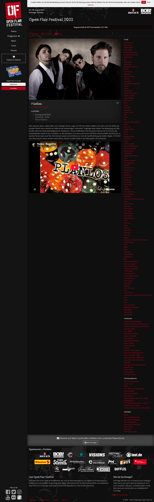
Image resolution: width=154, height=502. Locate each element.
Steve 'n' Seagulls (130, 264)
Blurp (126, 415)
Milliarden (127, 197)
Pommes (127, 233)
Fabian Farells (128, 112)
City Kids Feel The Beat (132, 84)
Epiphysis (127, 110)
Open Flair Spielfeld (131, 393)
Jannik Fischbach (130, 161)
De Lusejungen (129, 98)
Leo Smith (127, 177)
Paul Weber (128, 216)
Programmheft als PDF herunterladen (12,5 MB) (91, 27)
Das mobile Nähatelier (132, 417)
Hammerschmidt (130, 148)
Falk (125, 115)
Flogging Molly (129, 136)
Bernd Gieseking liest (131, 381)
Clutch (126, 88)
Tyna (125, 290)
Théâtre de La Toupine (132, 405)
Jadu (125, 158)
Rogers (126, 237)
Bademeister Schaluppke (132, 322)
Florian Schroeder (130, 336)
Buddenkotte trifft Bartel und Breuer (136, 326)
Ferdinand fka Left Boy (132, 122)
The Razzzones (129, 278)
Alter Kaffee (128, 50)
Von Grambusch (129, 305)
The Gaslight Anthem (131, 276)
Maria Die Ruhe (129, 192)
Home (13, 31)
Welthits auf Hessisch (131, 307)
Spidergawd (128, 257)
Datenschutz (44, 500)
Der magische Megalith (132, 420)
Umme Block (128, 293)
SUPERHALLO (129, 401)
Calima (126, 79)
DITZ (125, 103)
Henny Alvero (129, 151)
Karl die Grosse (129, 168)
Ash (125, 60)
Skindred (127, 252)
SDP (125, 245)
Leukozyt (127, 180)
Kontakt (55, 500)
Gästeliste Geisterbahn (132, 341)
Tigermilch (127, 283)
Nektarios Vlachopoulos (132, 350)
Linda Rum (128, 182)
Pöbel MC (127, 230)
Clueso (126, 86)
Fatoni (126, 117)
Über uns (64, 500)
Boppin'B (127, 74)
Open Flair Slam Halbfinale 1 (134, 358)
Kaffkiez (126, 165)
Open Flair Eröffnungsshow (133, 353)
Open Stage (128, 427)
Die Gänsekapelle (130, 422)
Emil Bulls (127, 108)
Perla (125, 221)
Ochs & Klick (128, 209)
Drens (126, 105)
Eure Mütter (128, 331)
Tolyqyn (127, 286)
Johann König (128, 343)
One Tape (127, 211)
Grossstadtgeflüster (131, 146)
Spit (125, 259)
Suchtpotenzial (129, 372)
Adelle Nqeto (128, 48)
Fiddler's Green (129, 129)
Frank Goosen (129, 338)
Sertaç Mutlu (128, 370)
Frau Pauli (127, 139)
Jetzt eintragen (91, 442)
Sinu (125, 249)
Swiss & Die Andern (131, 266)
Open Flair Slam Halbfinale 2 (134, 360)
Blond (126, 69)
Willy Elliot (127, 310)
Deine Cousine (129, 96)
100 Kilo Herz (129, 43)
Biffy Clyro (127, 64)
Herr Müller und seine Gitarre (134, 389)
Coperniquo (128, 91)
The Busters (128, 271)
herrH (126, 386)
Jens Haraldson (129, 163)
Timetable (48, 34)
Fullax (126, 141)
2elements (127, 45)
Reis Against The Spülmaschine (135, 365)
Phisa (126, 225)
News (13, 41)
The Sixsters (128, 281)
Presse (14, 50)
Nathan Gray (128, 204)
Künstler (34, 34)
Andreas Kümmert (130, 52)
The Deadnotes (129, 274)
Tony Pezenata (129, 288)
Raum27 (127, 235)
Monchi (126, 348)
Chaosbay (127, 81)
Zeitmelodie (128, 315)
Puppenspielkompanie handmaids (136, 398)
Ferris (126, 124)
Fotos (60, 34)
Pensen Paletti (129, 218)
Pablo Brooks (128, 213)
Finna (126, 134)
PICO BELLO (128, 396)
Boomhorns (128, 72)
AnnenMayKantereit (131, 55)
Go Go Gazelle (129, 144)
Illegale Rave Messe (131, 156)
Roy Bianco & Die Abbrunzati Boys (136, 240)
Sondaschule (128, 254)
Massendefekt (129, 194)
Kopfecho (127, 175)
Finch (126, 132)
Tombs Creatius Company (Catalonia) (137, 408)
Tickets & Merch (13, 60)
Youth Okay (128, 312)
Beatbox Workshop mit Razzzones (136, 324)
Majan (126, 187)
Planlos (126, 228)
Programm (12, 36)
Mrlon (126, 201)
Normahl (127, 206)
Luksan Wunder (129, 346)
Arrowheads (128, 57)
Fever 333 (127, 127)
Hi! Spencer (128, 153)
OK (144, 2)
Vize (125, 302)
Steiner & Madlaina (130, 261)
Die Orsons (128, 100)
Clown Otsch (128, 384)
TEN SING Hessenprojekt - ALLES (136, 403)
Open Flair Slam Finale (132, 355)
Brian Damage (129, 76)
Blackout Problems (130, 67)
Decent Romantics (130, 93)
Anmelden (13, 88)
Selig (125, 247)
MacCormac (128, 185)
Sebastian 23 (128, 367)
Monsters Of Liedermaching (134, 199)
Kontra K (127, 173)
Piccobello (127, 429)
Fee (125, 120)
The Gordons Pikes (130, 432)
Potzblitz (127, 362)
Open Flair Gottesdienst (132, 424)
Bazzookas (128, 62)
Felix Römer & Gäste (131, 334)
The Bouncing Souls (131, 269)
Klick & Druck (128, 170)
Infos (13, 46)
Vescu (126, 300)
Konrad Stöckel (129, 391)
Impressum (33, 500)
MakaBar (127, 189)
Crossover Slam (129, 329)
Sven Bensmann (130, 374)
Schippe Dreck (129, 242)
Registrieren (13, 84)
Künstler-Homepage (39, 107)
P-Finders (127, 223)
